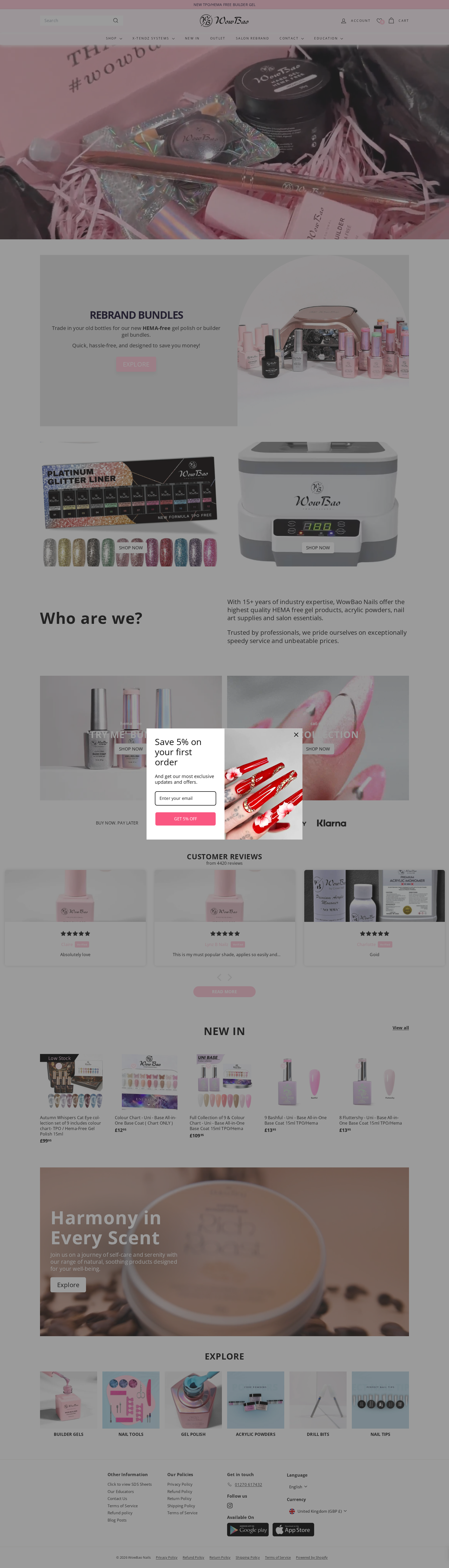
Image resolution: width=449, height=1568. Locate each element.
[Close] (296, 734)
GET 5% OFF (185, 819)
